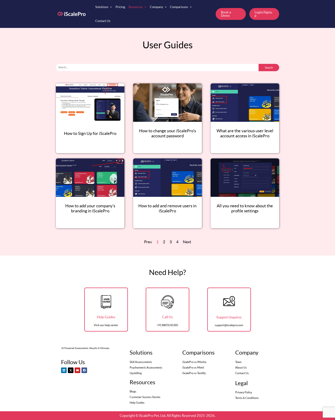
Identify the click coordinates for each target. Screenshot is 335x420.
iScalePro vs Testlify (194, 373)
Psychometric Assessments (146, 367)
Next (187, 242)
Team (238, 361)
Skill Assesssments (141, 361)
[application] (110, 7)
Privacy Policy (243, 392)
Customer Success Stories (145, 397)
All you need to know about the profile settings (245, 208)
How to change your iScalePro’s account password (167, 133)
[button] (104, 7)
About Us (241, 367)
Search (269, 67)
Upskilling (136, 373)
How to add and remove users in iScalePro (167, 208)
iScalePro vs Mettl (193, 367)
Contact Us (242, 373)
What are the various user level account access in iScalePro (245, 133)
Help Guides (137, 402)
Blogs (133, 391)
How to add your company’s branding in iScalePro (90, 208)
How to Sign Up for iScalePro (90, 133)
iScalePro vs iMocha (194, 361)
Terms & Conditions (247, 397)
